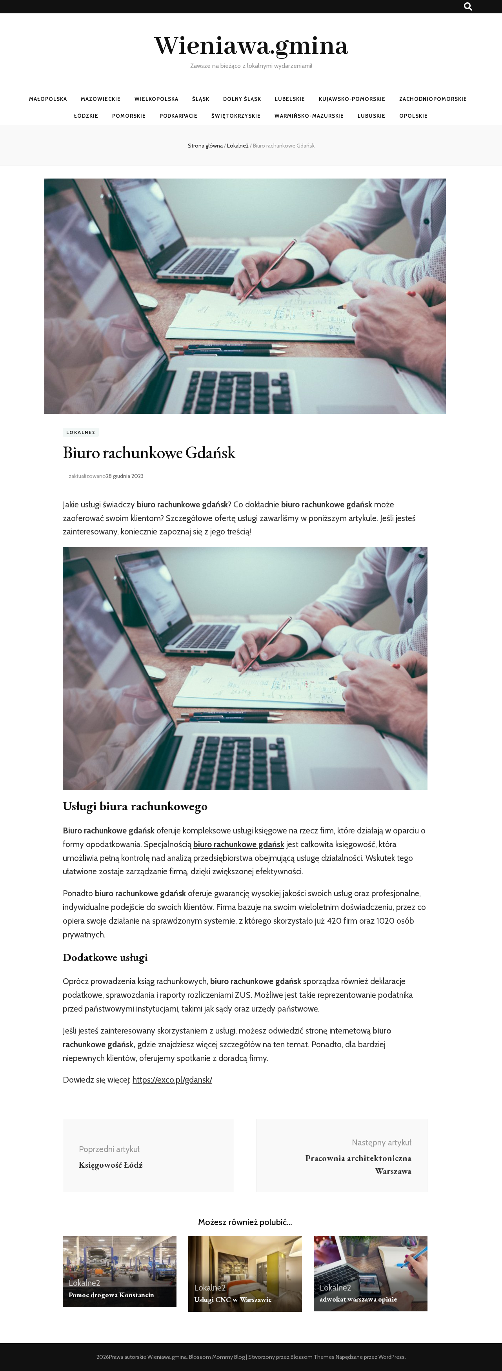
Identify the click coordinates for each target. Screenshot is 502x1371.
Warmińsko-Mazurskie (309, 116)
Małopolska (48, 99)
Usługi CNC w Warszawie (232, 1299)
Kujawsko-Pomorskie (352, 99)
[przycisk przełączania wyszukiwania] (468, 6)
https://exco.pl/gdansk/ (172, 1080)
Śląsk (200, 99)
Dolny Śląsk (242, 99)
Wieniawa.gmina (251, 46)
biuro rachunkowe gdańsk (238, 844)
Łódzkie (86, 116)
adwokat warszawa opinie (358, 1299)
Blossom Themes (313, 1356)
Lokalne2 (80, 432)
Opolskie (413, 116)
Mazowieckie (101, 99)
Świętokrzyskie (236, 116)
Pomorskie (129, 116)
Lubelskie (290, 99)
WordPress (391, 1356)
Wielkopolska (157, 99)
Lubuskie (372, 116)
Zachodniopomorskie (433, 99)
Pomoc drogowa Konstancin (111, 1294)
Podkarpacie (179, 116)
